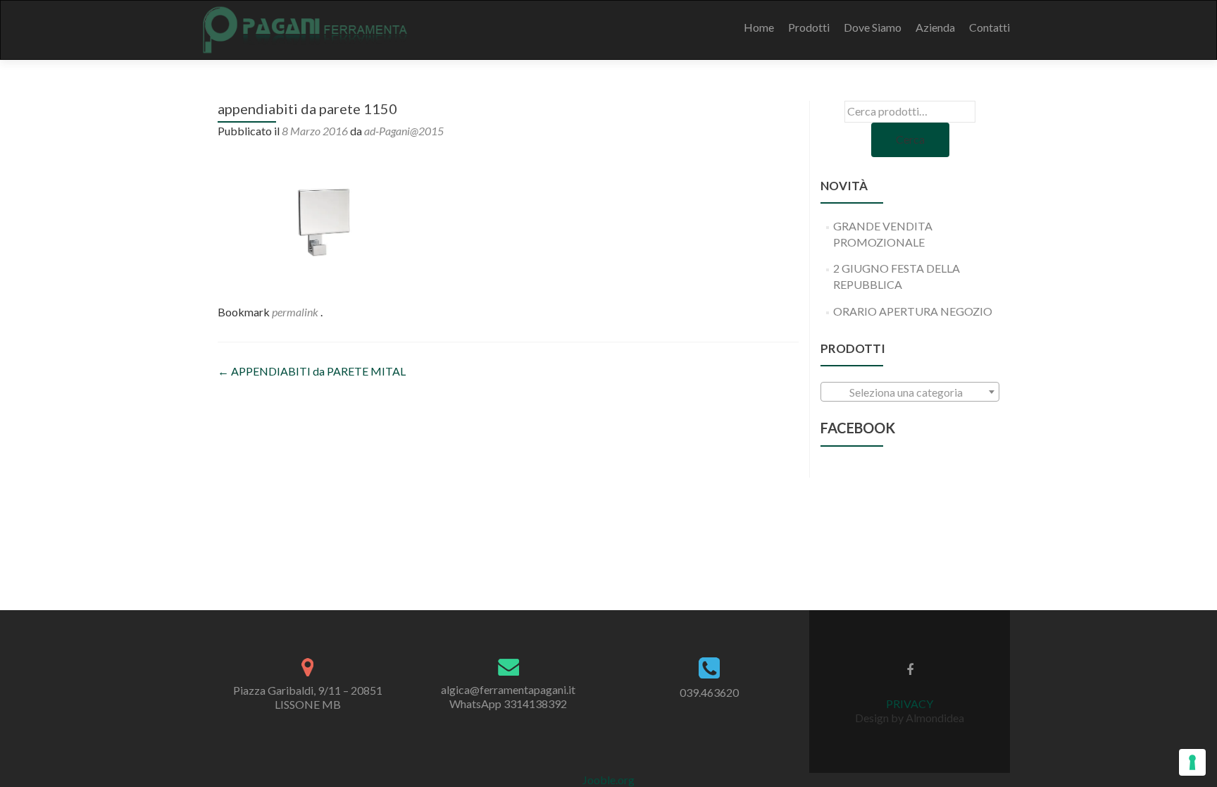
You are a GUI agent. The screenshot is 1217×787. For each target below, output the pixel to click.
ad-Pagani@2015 (404, 130)
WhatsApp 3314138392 (508, 703)
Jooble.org (608, 779)
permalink (296, 311)
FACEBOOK (857, 427)
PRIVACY (909, 703)
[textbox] (910, 392)
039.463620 (709, 692)
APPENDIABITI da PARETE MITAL (312, 371)
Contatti (989, 27)
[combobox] (909, 392)
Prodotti (809, 27)
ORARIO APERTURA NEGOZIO (912, 311)
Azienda (935, 27)
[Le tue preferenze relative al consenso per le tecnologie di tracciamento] (1192, 762)
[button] (323, 219)
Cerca (910, 139)
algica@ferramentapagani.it (508, 689)
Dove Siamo (872, 27)
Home (759, 27)
